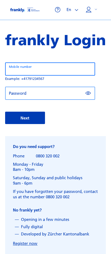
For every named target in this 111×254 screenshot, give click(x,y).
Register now (25, 243)
